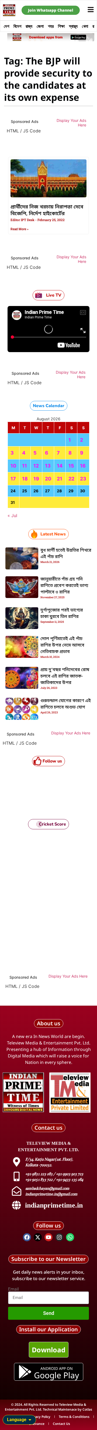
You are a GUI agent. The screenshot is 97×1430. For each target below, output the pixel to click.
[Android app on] (25, 1372)
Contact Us (61, 1423)
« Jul (12, 515)
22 (71, 479)
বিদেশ (17, 26)
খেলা (85, 26)
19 (36, 479)
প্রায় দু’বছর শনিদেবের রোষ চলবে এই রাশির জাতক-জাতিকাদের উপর (64, 676)
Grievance (36, 1423)
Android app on (56, 1368)
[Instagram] (59, 1237)
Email (13, 1289)
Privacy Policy (39, 1416)
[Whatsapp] (70, 1237)
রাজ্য (29, 26)
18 (25, 479)
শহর (51, 26)
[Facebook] (27, 1237)
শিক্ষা (61, 26)
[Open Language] (30, 1420)
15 (71, 466)
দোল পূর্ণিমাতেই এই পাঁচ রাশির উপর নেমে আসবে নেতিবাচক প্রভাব (62, 645)
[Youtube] (48, 1237)
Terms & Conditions (74, 1416)
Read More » (20, 229)
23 (83, 479)
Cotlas (87, 1409)
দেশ (6, 26)
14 (60, 466)
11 (24, 466)
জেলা (40, 26)
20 (48, 479)
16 (83, 466)
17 (13, 479)
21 (59, 479)
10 (13, 466)
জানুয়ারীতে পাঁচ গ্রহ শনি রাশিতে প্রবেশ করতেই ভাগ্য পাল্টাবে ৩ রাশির (64, 585)
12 (36, 466)
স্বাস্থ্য (73, 26)
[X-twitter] (38, 1237)
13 (48, 466)
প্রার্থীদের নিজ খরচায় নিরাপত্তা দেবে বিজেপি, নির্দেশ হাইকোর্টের (47, 210)
